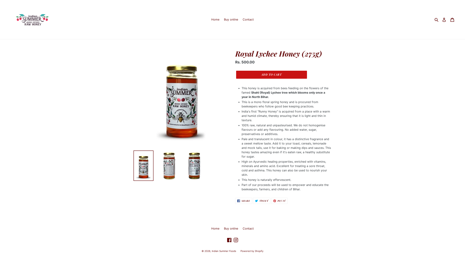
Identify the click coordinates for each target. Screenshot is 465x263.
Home (215, 19)
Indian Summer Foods (224, 251)
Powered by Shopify (251, 251)
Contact (248, 19)
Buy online (231, 19)
